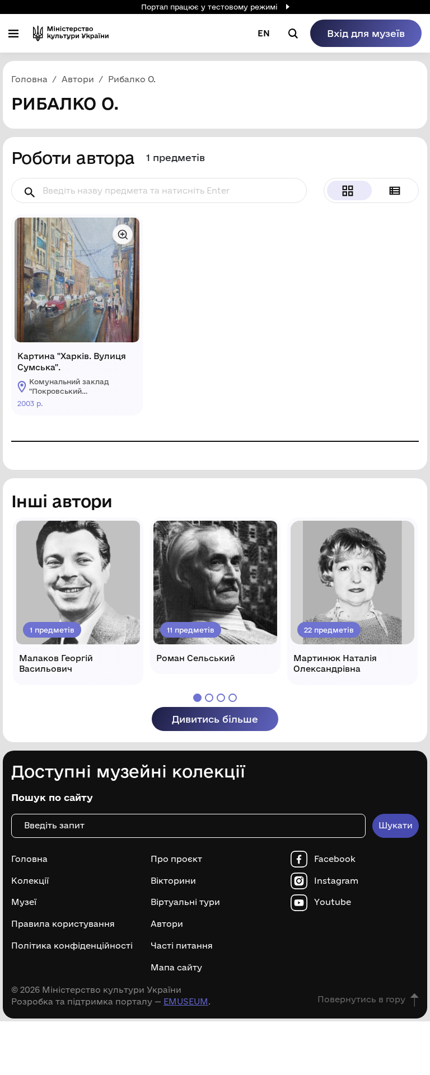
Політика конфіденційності (72, 945)
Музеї (23, 902)
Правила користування (63, 924)
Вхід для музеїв (366, 33)
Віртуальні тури (185, 902)
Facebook (335, 859)
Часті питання (182, 945)
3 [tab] (221, 698)
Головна (29, 859)
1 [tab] (197, 698)
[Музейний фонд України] (71, 33)
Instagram (336, 880)
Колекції (30, 880)
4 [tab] (232, 698)
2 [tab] (209, 698)
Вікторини (173, 880)
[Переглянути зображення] (123, 234)
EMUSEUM (185, 1001)
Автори (167, 924)
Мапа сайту (176, 967)
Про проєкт (176, 859)
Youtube (332, 902)
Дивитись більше (215, 719)
